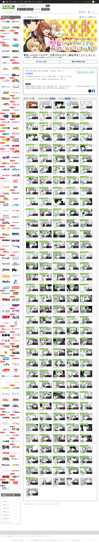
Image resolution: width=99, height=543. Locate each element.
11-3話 (82, 184)
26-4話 (82, 313)
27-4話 (68, 324)
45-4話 (28, 485)
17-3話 (55, 238)
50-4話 (82, 485)
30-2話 (68, 346)
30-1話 (55, 346)
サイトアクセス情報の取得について (75, 540)
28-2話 (28, 335)
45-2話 (68, 475)
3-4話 (68, 120)
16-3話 (68, 227)
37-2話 (41, 410)
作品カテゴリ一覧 (8, 495)
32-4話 (68, 367)
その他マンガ (6, 518)
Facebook (93, 91)
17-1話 (28, 238)
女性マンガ (6, 511)
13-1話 (28, 206)
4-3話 (41, 131)
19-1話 (68, 249)
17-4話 (68, 238)
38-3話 (41, 421)
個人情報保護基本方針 (36, 540)
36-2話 (55, 399)
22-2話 (41, 281)
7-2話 (54, 152)
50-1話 (41, 485)
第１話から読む (41, 61)
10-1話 (68, 174)
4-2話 (27, 131)
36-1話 (41, 399)
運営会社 (15, 540)
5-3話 (27, 141)
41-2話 (55, 442)
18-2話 (28, 249)
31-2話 (55, 356)
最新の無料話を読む (79, 61)
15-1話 (68, 217)
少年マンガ (6, 501)
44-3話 (28, 475)
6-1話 (54, 141)
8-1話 (27, 163)
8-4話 (68, 163)
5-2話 (81, 131)
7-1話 (41, 152)
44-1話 (68, 464)
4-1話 (81, 120)
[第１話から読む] (60, 51)
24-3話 (28, 303)
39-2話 (82, 421)
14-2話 (28, 217)
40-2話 (68, 432)
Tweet (89, 91)
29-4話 (41, 346)
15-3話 (28, 227)
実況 (30, 1)
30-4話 (28, 356)
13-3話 (55, 206)
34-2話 (82, 378)
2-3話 (68, 109)
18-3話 (41, 249)
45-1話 (55, 475)
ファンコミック (7, 522)
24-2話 (82, 292)
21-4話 (82, 270)
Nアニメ (34, 1)
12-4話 (82, 195)
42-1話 (28, 453)
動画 (7, 1)
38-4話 (55, 421)
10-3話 (28, 184)
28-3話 (41, 335)
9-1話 (81, 163)
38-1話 (82, 410)
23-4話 (55, 292)
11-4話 (28, 195)
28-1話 (82, 324)
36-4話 (82, 399)
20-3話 (82, 260)
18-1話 (82, 238)
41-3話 (68, 442)
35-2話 (68, 389)
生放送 (14, 1)
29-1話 (68, 335)
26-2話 (55, 313)
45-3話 (82, 475)
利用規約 (21, 540)
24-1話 (68, 292)
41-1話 (41, 442)
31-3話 (68, 356)
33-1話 (82, 367)
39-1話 (68, 421)
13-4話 (68, 206)
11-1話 (55, 184)
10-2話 (82, 174)
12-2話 (55, 195)
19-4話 (41, 260)
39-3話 (28, 432)
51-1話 (28, 496)
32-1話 (28, 367)
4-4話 (54, 131)
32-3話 (55, 367)
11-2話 (68, 184)
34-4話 (41, 389)
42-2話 (41, 453)
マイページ (93, 12)
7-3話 (68, 152)
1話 (27, 109)
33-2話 (28, 378)
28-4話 (55, 335)
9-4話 (54, 174)
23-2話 (28, 292)
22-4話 (68, 281)
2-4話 (81, 109)
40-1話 (55, 432)
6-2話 (68, 141)
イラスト (29, 9)
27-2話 (41, 324)
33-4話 (55, 378)
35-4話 (28, 399)
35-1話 (55, 389)
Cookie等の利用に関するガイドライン (54, 540)
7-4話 (81, 152)
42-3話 (55, 453)
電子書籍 (46, 9)
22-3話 (55, 281)
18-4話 (55, 249)
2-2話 (54, 109)
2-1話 (41, 109)
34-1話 (68, 378)
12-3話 (68, 195)
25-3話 (82, 303)
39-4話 (41, 432)
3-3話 (54, 120)
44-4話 (41, 475)
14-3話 (41, 217)
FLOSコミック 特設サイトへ (88, 17)
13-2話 (41, 206)
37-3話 (55, 410)
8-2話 (41, 163)
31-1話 (41, 356)
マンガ (38, 9)
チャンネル (20, 1)
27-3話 (55, 324)
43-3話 (41, 464)
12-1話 (41, 195)
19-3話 (28, 260)
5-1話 (68, 131)
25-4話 (28, 313)
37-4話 (68, 410)
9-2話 (27, 174)
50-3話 (68, 485)
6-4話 (27, 152)
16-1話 (41, 227)
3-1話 (27, 120)
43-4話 (55, 464)
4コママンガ (6, 515)
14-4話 (55, 217)
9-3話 (41, 174)
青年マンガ (6, 505)
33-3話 (41, 378)
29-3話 (28, 346)
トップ (21, 9)
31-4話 (82, 356)
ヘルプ (27, 540)
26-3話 (68, 313)
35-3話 (82, 389)
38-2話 (28, 421)
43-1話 (82, 453)
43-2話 (28, 464)
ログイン (77, 1)
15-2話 (82, 217)
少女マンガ (6, 508)
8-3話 (54, 163)
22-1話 (28, 281)
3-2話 (41, 120)
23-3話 (41, 292)
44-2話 (82, 464)
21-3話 (68, 270)
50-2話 (55, 485)
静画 (10, 1)
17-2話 (41, 238)
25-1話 (55, 303)
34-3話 (28, 389)
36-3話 (68, 399)
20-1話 (55, 260)
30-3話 (82, 346)
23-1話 (82, 281)
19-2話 (82, 249)
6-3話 (81, 141)
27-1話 (28, 324)
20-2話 (68, 260)
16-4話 (82, 227)
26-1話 (41, 313)
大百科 (26, 1)
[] (61, 71)
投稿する (83, 12)
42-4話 (68, 453)
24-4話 (41, 303)
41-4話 (82, 442)
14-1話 (82, 206)
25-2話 (68, 303)
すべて (4, 498)
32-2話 (41, 367)
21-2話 (55, 270)
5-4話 (41, 141)
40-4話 (28, 442)
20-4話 (28, 270)
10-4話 (41, 184)
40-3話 (82, 432)
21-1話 (41, 270)
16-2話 (55, 227)
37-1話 (28, 410)
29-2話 (82, 335)
